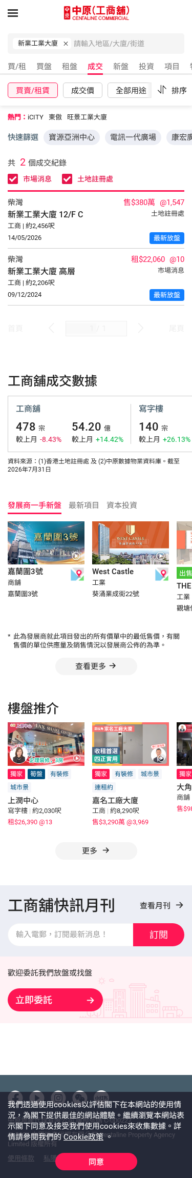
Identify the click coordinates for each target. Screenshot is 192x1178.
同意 (96, 1162)
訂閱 (159, 934)
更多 (90, 851)
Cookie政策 (83, 1137)
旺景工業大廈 (87, 117)
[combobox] (129, 46)
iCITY (36, 117)
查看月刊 (156, 905)
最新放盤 (167, 238)
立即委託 (33, 999)
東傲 (55, 117)
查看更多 (90, 666)
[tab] (15, 68)
